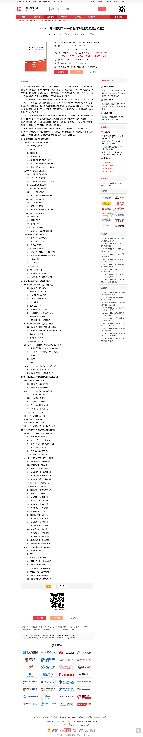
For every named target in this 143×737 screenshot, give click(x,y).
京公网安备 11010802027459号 (80, 725)
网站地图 (97, 717)
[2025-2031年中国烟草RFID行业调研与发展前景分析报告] (35, 56)
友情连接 (89, 717)
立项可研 (78, 17)
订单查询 (118, 17)
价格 (46, 476)
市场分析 (47, 281)
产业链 (26, 122)
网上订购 (39, 618)
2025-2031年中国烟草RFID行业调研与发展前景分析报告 (52, 21)
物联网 (67, 103)
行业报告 (50, 17)
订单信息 (113, 144)
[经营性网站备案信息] (52, 730)
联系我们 (100, 2)
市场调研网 (22, 21)
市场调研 (27, 129)
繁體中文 (106, 717)
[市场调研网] (27, 11)
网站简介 (116, 2)
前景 (55, 116)
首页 (23, 17)
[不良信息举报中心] (90, 730)
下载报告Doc (92, 72)
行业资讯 (37, 17)
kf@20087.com (66, 63)
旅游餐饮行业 (31, 21)
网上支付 (118, 147)
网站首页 (92, 2)
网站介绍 (37, 717)
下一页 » (62, 586)
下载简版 (91, 34)
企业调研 (91, 17)
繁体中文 (124, 2)
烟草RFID (32, 100)
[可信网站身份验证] (65, 730)
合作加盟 (80, 717)
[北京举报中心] (77, 730)
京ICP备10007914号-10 (60, 725)
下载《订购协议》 (80, 63)
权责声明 (71, 717)
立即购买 (61, 72)
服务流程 (108, 2)
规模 (47, 572)
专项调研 (64, 17)
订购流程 (54, 717)
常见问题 (63, 717)
